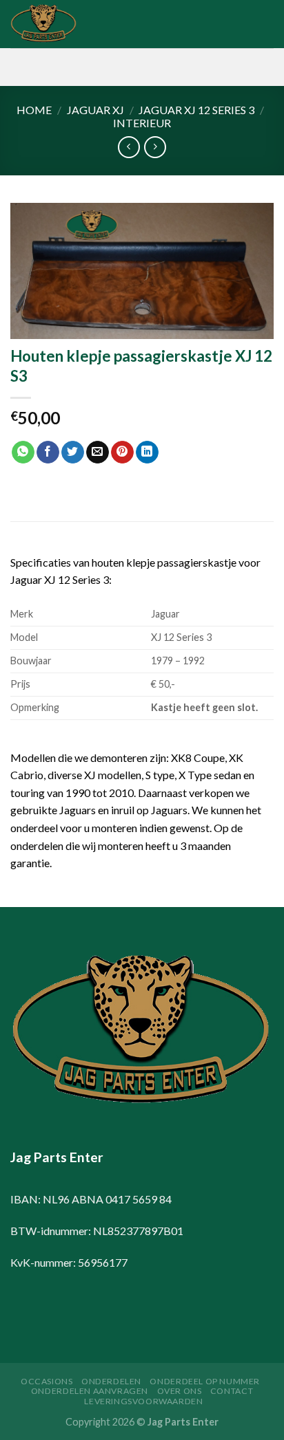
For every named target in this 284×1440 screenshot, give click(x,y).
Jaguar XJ (95, 109)
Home (34, 109)
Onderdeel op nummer (205, 1381)
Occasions (47, 1381)
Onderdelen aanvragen (89, 1391)
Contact (231, 1391)
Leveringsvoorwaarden (143, 1401)
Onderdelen (111, 1381)
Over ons (179, 1391)
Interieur (142, 122)
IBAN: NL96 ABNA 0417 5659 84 (91, 1199)
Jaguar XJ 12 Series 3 (196, 109)
